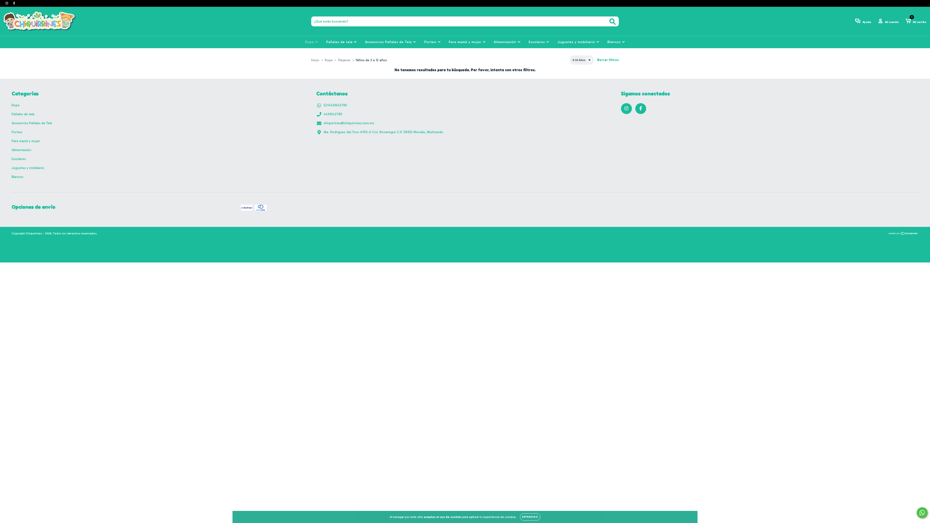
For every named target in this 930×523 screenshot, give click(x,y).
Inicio (315, 60)
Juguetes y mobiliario (577, 42)
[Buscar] (612, 21)
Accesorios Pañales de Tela (389, 42)
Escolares (537, 42)
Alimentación (506, 42)
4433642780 (333, 114)
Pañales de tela (340, 42)
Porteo (431, 42)
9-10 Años (579, 60)
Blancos (614, 42)
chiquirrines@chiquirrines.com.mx (349, 123)
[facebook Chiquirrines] (14, 3)
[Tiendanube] (903, 234)
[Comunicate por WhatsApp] (922, 512)
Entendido (530, 516)
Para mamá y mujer (466, 42)
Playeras (344, 60)
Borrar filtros (608, 60)
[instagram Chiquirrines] (7, 3)
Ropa (310, 42)
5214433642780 (335, 105)
